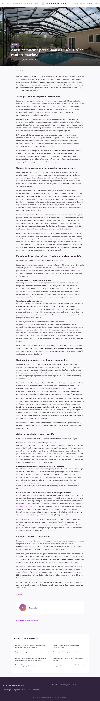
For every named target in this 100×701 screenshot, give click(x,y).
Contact (74, 685)
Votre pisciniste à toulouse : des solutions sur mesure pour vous (66, 646)
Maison (82, 3)
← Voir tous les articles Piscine (27, 620)
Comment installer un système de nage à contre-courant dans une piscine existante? (30, 646)
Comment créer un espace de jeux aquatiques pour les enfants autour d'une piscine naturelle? (30, 659)
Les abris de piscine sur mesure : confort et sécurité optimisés (68, 666)
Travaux (97, 3)
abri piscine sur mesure (42, 119)
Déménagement (17, 3)
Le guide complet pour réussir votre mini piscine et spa (30, 653)
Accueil (18, 71)
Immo (36, 3)
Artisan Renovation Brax (56, 3)
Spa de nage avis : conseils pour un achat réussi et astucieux (68, 659)
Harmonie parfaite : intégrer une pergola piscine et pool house (68, 653)
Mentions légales (64, 685)
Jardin (76, 3)
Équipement (28, 3)
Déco (7, 3)
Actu (2, 3)
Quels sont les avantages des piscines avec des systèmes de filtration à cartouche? (29, 666)
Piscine (89, 3)
